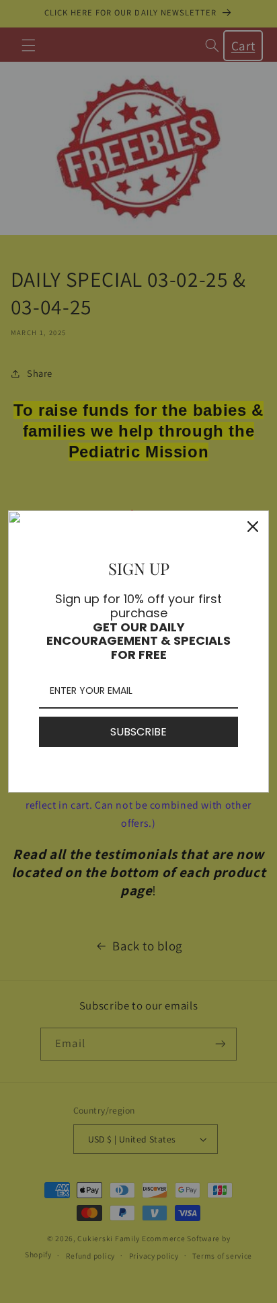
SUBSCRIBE (138, 731)
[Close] (253, 526)
